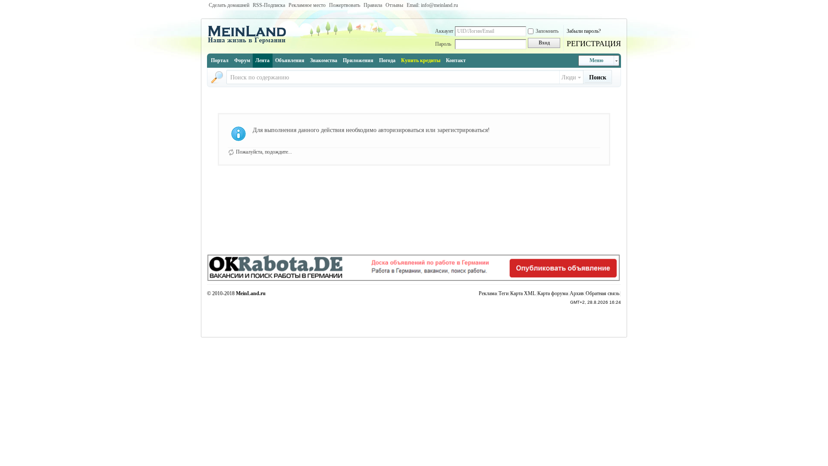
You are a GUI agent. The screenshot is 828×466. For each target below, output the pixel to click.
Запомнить (547, 31)
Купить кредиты (420, 60)
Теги (503, 293)
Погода (387, 60)
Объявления (289, 60)
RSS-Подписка (269, 5)
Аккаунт (444, 31)
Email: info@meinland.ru (432, 5)
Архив (577, 293)
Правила (373, 5)
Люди (568, 77)
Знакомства (323, 60)
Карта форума (552, 293)
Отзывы (394, 5)
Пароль (443, 44)
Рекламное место (307, 5)
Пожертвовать (344, 5)
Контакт (456, 60)
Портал (220, 60)
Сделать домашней (229, 5)
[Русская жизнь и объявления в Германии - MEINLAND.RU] (250, 43)
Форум (242, 60)
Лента (262, 60)
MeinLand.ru (251, 293)
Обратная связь (602, 293)
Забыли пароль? (584, 31)
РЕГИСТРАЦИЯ (594, 43)
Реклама (488, 293)
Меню (596, 60)
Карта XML (523, 293)
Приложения (358, 60)
